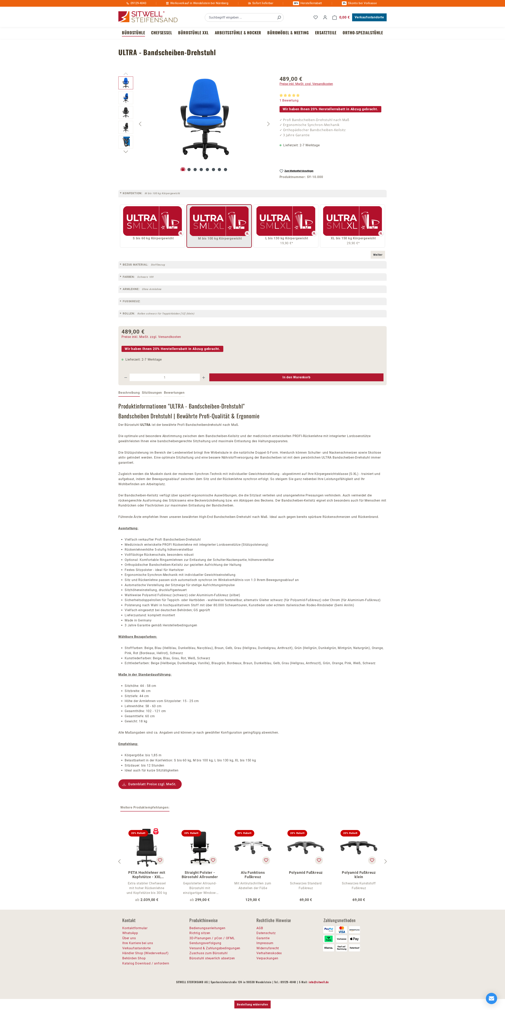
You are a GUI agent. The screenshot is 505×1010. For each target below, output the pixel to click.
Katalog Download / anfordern (145, 963)
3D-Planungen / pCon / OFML (212, 938)
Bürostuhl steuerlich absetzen (212, 958)
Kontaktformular (135, 928)
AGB (259, 928)
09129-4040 (138, 3)
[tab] (129, 393)
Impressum (264, 943)
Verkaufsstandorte (369, 17)
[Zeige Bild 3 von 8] (195, 169)
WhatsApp (130, 933)
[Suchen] (278, 17)
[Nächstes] (268, 123)
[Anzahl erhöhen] (204, 377)
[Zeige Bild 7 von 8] (219, 169)
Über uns (129, 938)
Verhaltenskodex (269, 953)
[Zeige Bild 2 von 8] (189, 169)
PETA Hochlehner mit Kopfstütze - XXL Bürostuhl (146, 874)
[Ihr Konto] (325, 17)
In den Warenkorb (296, 377)
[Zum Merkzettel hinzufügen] (160, 860)
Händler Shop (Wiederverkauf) (145, 953)
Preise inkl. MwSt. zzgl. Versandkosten (306, 84)
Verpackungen (267, 958)
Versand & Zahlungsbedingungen (214, 948)
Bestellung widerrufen (252, 1004)
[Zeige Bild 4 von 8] (201, 169)
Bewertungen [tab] (174, 392)
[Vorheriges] (140, 123)
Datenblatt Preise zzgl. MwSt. (152, 784)
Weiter (377, 254)
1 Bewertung (289, 100)
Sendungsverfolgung (205, 943)
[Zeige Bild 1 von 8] (183, 169)
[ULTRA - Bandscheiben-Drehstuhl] (204, 118)
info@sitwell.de (319, 982)
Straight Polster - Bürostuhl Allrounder (200, 874)
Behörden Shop (134, 958)
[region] (195, 123)
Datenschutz (266, 933)
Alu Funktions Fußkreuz (253, 874)
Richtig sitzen (199, 933)
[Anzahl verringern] (126, 377)
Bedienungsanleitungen (207, 928)
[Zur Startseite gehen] (148, 16)
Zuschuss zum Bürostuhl (208, 953)
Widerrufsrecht (267, 948)
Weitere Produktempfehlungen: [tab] (144, 807)
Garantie (262, 938)
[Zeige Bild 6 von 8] (213, 169)
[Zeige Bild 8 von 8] (225, 169)
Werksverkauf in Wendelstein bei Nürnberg (199, 3)
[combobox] (240, 17)
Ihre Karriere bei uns (137, 943)
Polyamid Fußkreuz (306, 872)
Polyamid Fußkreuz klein (359, 874)
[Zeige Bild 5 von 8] (207, 169)
